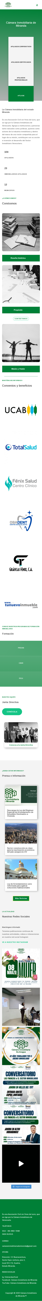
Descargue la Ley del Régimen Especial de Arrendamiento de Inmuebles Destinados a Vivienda (20, 813)
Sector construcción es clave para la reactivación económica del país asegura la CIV (20, 850)
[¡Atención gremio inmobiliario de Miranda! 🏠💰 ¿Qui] (21, 1085)
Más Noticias (21, 898)
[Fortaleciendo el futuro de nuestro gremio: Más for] (21, 1007)
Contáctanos (21, 319)
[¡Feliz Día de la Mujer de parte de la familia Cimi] (21, 968)
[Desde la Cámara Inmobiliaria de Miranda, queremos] (21, 1046)
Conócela (12, 712)
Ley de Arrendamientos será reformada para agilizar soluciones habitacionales (19, 886)
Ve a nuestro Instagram (15, 942)
